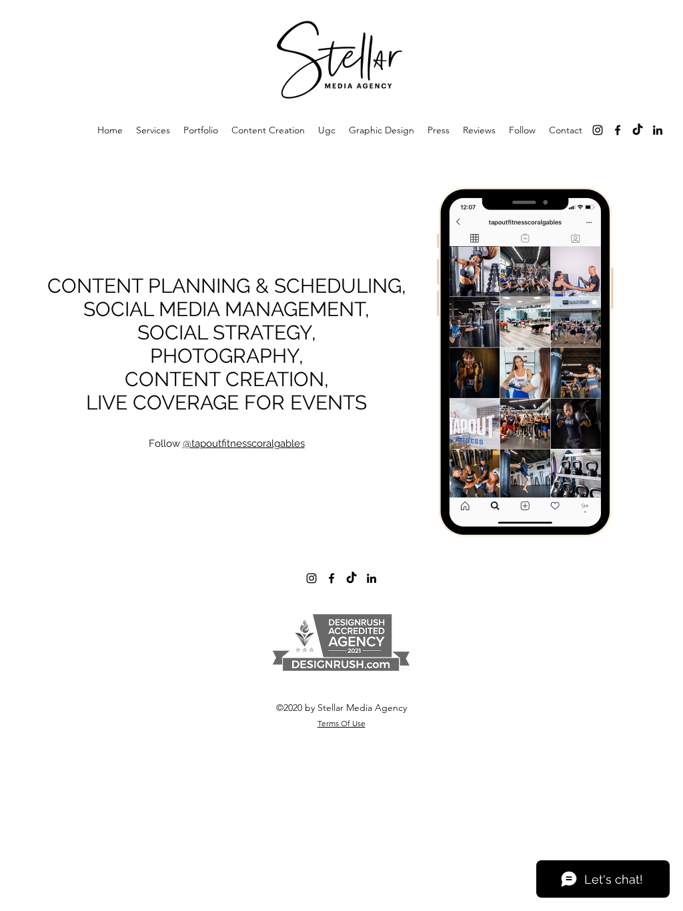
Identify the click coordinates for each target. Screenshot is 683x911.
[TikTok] (637, 130)
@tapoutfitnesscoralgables (244, 443)
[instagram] (597, 130)
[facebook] (617, 130)
